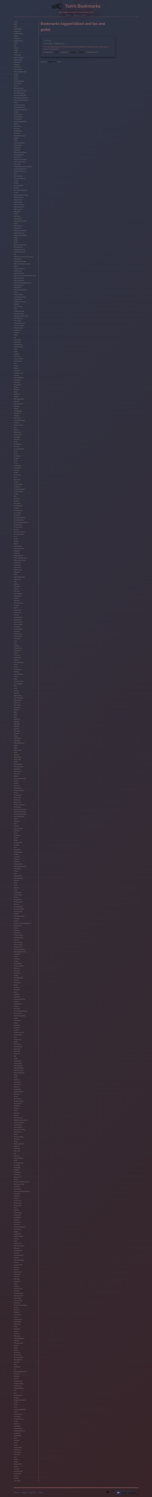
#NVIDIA (17, 216)
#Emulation (18, 117)
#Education (18, 114)
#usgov (16, 1398)
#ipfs (16, 819)
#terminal (17, 1322)
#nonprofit (18, 1013)
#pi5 (15, 1077)
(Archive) (66, 43)
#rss (15, 1208)
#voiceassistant (20, 1409)
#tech (16, 1317)
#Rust (16, 266)
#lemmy (17, 857)
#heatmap (17, 771)
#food (16, 667)
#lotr (15, 890)
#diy (15, 582)
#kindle (16, 845)
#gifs (16, 714)
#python (17, 1148)
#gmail (16, 729)
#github (17, 719)
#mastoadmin (19, 909)
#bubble (17, 437)
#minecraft (18, 947)
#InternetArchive (20, 169)
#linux (16, 871)
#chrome (17, 475)
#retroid (17, 1186)
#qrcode (17, 1151)
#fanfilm (17, 639)
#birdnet (17, 394)
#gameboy (18, 695)
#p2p (16, 1042)
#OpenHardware (20, 231)
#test (16, 1326)
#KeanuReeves (19, 178)
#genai (16, 710)
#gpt (15, 748)
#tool (16, 1348)
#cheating (17, 468)
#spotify (17, 1279)
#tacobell (17, 1315)
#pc (15, 1056)
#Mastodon (18, 202)
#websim (17, 1433)
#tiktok (16, 1341)
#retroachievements (21, 1182)
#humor (17, 786)
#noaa (16, 1006)
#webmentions (19, 1431)
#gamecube (18, 698)
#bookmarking (19, 420)
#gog (16, 736)
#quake (16, 1156)
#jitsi (15, 833)
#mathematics (19, 916)
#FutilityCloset (19, 136)
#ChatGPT (18, 83)
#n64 (16, 985)
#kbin (16, 840)
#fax (15, 641)
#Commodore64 (20, 95)
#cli (15, 496)
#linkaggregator (20, 866)
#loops (16, 888)
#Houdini (17, 164)
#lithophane (18, 878)
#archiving (18, 361)
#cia (15, 477)
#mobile (17, 959)
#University (18, 306)
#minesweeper (19, 949)
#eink (16, 608)
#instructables (19, 805)
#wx (15, 1457)
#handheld (18, 764)
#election (17, 610)
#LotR (16, 193)
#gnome (17, 731)
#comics (17, 515)
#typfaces (17, 1386)
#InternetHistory (20, 171)
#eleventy (17, 612)
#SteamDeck (19, 285)
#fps (15, 679)
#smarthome (18, 1255)
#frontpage (18, 684)
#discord (17, 579)
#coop (16, 529)
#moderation (18, 966)
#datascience (19, 548)
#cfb (15, 461)
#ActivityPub (18, 57)
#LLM (16, 183)
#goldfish (17, 738)
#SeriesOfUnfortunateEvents (25, 276)
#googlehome (19, 743)
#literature (18, 876)
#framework (18, 681)
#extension (18, 634)
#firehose (17, 657)
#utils (16, 1402)
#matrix (17, 918)
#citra (16, 482)
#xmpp (16, 1469)
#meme (16, 930)
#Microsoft (18, 209)
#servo (16, 1239)
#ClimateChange (20, 91)
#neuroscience (19, 999)
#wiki (16, 1445)
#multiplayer (18, 978)
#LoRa (16, 188)
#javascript (18, 828)
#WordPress (18, 318)
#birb (16, 392)
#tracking (17, 1355)
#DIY (15, 102)
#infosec (17, 800)
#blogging (18, 411)
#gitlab (16, 722)
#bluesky (17, 418)
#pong (16, 1108)
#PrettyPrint (18, 247)
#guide (16, 755)
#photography (19, 1073)
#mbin (16, 921)
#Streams (17, 287)
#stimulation (18, 1296)
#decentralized (19, 560)
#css (15, 537)
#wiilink (16, 1440)
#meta (16, 940)
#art (15, 363)
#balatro (17, 382)
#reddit (16, 1170)
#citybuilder (18, 484)
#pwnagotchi (19, 1144)
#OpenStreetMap (20, 235)
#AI (15, 45)
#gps (16, 745)
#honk (16, 781)
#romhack (17, 1201)
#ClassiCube (18, 88)
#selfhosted (18, 1236)
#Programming (19, 249)
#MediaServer (19, 207)
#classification (19, 489)
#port (16, 1111)
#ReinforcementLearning (23, 257)
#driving (17, 591)
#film (16, 653)
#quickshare (18, 1158)
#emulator (18, 620)
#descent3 (18, 570)
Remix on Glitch (128, 1493)
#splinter (17, 1274)
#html (16, 783)
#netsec (17, 997)
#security (17, 1229)
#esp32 (16, 631)
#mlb (16, 956)
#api (15, 349)
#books (16, 423)
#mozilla (17, 973)
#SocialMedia (19, 280)
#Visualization (19, 314)
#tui (15, 1364)
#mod (16, 961)
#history (17, 774)
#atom (16, 368)
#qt (15, 1153)
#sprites (17, 1281)
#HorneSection (19, 162)
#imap (16, 793)
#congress (18, 525)
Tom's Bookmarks (82, 6)
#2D (15, 24)
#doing (16, 584)
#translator (18, 1360)
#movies (17, 971)
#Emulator (18, 119)
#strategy (17, 1298)
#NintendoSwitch (20, 221)
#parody (17, 1051)
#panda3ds (18, 1046)
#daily (16, 541)
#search (17, 1224)
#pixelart (17, 1082)
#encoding (18, 622)
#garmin (17, 707)
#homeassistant (20, 778)
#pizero (16, 1087)
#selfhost (17, 1234)
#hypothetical (19, 790)
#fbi (15, 643)
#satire (16, 1220)
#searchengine (19, 1227)
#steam (16, 1291)
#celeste (17, 456)
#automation (18, 378)
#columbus (18, 510)
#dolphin (17, 586)
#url (15, 1393)
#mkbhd (17, 954)
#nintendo (17, 1004)
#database (18, 546)
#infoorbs (17, 797)
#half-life (17, 759)
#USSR (16, 304)
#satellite (17, 1215)
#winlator (17, 1452)
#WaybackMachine (21, 316)
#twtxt (16, 1379)
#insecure (17, 802)
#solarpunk (18, 1265)
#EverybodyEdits (20, 121)
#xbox (16, 1462)
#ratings (17, 1165)
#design (17, 572)
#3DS (16, 36)
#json (16, 838)
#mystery (17, 982)
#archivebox (18, 359)
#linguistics (18, 864)
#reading (17, 1167)
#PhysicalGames (20, 245)
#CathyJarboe (19, 81)
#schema (17, 1222)
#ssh (15, 1284)
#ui (15, 1390)
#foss (16, 676)
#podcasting (18, 1101)
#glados (17, 724)
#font (16, 665)
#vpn (15, 1412)
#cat (15, 451)
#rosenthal (18, 1203)
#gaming (64, 52)
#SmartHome (19, 278)
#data (16, 544)
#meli (16, 928)
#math (16, 914)
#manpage (18, 895)
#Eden (16, 112)
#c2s (15, 442)
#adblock (17, 330)
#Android (17, 62)
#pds (15, 1058)
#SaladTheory (19, 268)
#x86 (16, 1459)
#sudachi (17, 1303)
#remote (17, 1175)
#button (17, 439)
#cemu (16, 458)
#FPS (16, 124)
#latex (16, 854)
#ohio (16, 1023)
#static (16, 1286)
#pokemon (18, 1103)
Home (16, 1492)
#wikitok (17, 1450)
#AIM (16, 50)
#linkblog (17, 869)
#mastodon (18, 911)
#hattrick (17, 769)
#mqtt (16, 975)
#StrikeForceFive (20, 290)
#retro (16, 1179)
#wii (15, 1438)
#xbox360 (18, 1464)
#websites (17, 1436)
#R (15, 254)
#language (18, 852)
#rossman (17, 1205)
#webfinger (18, 1428)
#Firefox (17, 133)
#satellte (17, 1217)
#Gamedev (18, 145)
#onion (16, 1030)
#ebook (16, 601)
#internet (17, 807)
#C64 (16, 74)
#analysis (17, 340)
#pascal (17, 1054)
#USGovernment (20, 302)
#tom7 (16, 1345)
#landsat (17, 850)
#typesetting (18, 1383)
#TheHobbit (18, 295)
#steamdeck (18, 1293)
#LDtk (16, 181)
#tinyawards (18, 1343)
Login (83, 15)
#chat (16, 463)
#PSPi (16, 242)
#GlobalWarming (20, 152)
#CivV (16, 86)
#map (16, 897)
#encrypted (18, 624)
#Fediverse (18, 131)
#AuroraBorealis (20, 72)
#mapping (17, 899)
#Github (17, 150)
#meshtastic (18, 935)
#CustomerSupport (21, 100)
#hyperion (17, 788)
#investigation (19, 816)
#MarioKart (18, 200)
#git (15, 717)
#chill (16, 472)
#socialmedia (19, 1260)
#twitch (16, 1374)
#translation (18, 1357)
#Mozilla (17, 212)
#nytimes (17, 1020)
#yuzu (16, 1476)
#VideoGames (19, 311)
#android (17, 342)
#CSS (16, 79)
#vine (16, 1405)
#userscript (18, 1395)
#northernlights (20, 1016)
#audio (16, 375)
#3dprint (17, 38)
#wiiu (16, 1443)
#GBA (16, 138)
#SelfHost (18, 271)
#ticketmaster (19, 1338)
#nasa (16, 987)
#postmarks (18, 1118)
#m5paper (18, 892)
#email (16, 615)
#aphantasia (18, 347)
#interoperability (20, 814)
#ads (15, 335)
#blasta (16, 406)
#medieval (18, 926)
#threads (17, 1336)
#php (16, 1075)
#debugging (18, 555)
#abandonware (19, 323)
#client (16, 501)
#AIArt (16, 48)
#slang (16, 1248)
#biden (16, 387)
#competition (19, 520)
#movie (16, 968)
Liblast (47, 40)
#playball (17, 1089)
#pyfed (16, 1146)
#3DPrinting (18, 34)
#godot (16, 733)
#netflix (17, 994)
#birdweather (19, 399)
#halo (16, 762)
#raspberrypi (18, 1163)
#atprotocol (18, 373)
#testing (17, 1329)
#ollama (17, 1025)
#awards (17, 380)
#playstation (18, 1092)
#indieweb (17, 795)
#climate (17, 503)
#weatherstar (19, 1419)
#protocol (17, 1132)
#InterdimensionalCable (23, 166)
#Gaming (17, 147)
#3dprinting (18, 41)
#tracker (17, 1352)
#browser (17, 432)
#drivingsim (18, 593)
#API (15, 53)
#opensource (92, 52)
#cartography (19, 449)
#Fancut (17, 129)
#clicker (17, 499)
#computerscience (21, 522)
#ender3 (17, 627)
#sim (15, 1241)
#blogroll (17, 413)
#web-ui (17, 1424)
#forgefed (18, 669)
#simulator (18, 1243)
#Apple (16, 64)
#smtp (16, 1258)
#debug (17, 553)
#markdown (18, 907)
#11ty (16, 22)
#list (15, 873)
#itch (16, 824)
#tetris (16, 1331)
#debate (17, 551)
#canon (16, 446)
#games (17, 703)
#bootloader (18, 425)
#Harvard (17, 157)
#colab (16, 508)
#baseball (17, 385)
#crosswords (19, 534)
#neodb (16, 990)
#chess (16, 470)
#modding (17, 963)
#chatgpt (17, 465)
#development (19, 577)
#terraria (17, 1324)
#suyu (16, 1307)
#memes (17, 933)
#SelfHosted (19, 273)
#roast (16, 1198)
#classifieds (18, 491)
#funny (16, 691)
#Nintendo (18, 219)
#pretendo (18, 1125)
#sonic (16, 1269)
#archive (17, 356)
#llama (16, 880)
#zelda (16, 1478)
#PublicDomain (19, 252)
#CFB (16, 76)
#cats (16, 453)
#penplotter (18, 1065)
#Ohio (16, 223)
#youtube (17, 1473)
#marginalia (18, 902)
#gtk (15, 752)
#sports (16, 1277)
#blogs (16, 416)
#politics (17, 1106)
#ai (15, 337)
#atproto (17, 370)
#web (16, 1421)
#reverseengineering (22, 1191)
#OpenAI (17, 228)
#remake (17, 1172)
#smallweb (18, 1250)
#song (16, 1267)
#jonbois (17, 835)
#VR (15, 309)
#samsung (18, 1213)
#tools (16, 1350)
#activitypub (18, 328)
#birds (16, 397)
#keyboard (18, 843)
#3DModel (18, 29)
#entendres (18, 629)
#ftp (15, 686)
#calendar (17, 444)
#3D (15, 27)
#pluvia (16, 1094)
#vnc (15, 1407)
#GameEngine (19, 143)
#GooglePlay (19, 155)
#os (15, 1037)
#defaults (17, 565)
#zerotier (17, 1481)
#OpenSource (19, 233)
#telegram (18, 1319)
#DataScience (19, 107)
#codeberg (47, 52)
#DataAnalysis (19, 105)
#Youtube (17, 321)
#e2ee (16, 598)
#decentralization (20, 558)
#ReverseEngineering (22, 264)
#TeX (16, 292)
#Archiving (18, 69)
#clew (16, 494)
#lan (15, 847)
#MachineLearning (21, 195)
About (68, 15)
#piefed (17, 1080)
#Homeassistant (20, 159)
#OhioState (18, 226)
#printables (18, 1127)
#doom (16, 589)
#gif (15, 712)
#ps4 (16, 1134)
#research (17, 1177)
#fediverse (18, 648)
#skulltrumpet (19, 1246)
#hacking (17, 757)
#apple (16, 354)
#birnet (16, 401)
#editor (16, 605)
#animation (18, 344)
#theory (17, 1334)
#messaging (18, 937)
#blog (16, 408)
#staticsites (18, 1288)
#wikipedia (18, 1447)
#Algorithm (18, 60)
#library (16, 861)
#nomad (17, 1009)
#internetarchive (20, 809)
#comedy (17, 513)
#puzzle (17, 1139)
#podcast (17, 1099)
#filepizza (17, 650)
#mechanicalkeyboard (22, 923)
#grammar (18, 750)
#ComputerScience (21, 98)
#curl (16, 539)
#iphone (17, 821)
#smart (16, 1253)
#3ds (16, 43)
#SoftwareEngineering (22, 283)
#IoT (15, 174)
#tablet (16, 1312)
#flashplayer (18, 662)
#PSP (16, 240)
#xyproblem (18, 1471)
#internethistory (20, 812)
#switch (17, 1310)
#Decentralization (20, 110)
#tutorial (17, 1367)
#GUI (16, 140)
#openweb (18, 1035)
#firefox (17, 655)
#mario (16, 904)
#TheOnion (18, 299)
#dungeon (17, 596)
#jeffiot (16, 831)
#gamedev (18, 700)
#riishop (17, 1196)
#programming (19, 1130)
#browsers (18, 435)
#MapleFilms (19, 197)
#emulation (18, 617)
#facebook (18, 636)
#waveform (18, 1414)
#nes (15, 992)
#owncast (17, 1039)
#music (16, 980)
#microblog (18, 942)
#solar (16, 1262)
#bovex (16, 430)
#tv (15, 1369)
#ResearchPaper (20, 261)
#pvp (15, 1141)
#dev (15, 574)
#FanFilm (17, 126)
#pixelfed (17, 1084)
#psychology (19, 1137)
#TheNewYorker (20, 297)
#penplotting (18, 1068)
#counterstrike (19, 532)
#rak (15, 1160)
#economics (18, 603)
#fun (15, 688)
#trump (16, 1362)
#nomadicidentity (20, 1011)
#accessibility (19, 325)
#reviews (17, 1194)
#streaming (18, 1300)
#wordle (17, 1454)
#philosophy (18, 1070)
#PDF (16, 238)
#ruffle (16, 1210)
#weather (17, 1417)
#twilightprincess (20, 1371)
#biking (16, 389)
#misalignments (20, 952)
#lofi (15, 885)
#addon (16, 333)
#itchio (16, 826)
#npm (16, 1018)
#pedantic (17, 1061)
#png (16, 1096)
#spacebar (18, 1272)
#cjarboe (17, 487)
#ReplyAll (17, 259)
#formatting (18, 674)
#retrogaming (19, 1184)
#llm (15, 883)
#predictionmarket (21, 1120)
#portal (16, 1113)
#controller (18, 527)
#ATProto (17, 55)
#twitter (17, 1376)
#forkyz (17, 672)
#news (16, 1001)
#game (16, 693)
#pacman (17, 1044)
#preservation (19, 1122)
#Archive (17, 67)
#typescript (18, 1381)
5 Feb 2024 (47, 43)
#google (17, 741)
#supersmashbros (20, 1305)
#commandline (19, 518)
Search (76, 15)
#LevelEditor (18, 185)
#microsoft (18, 944)
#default (17, 563)
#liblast (16, 859)
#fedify (16, 646)
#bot (15, 427)
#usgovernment (20, 1400)
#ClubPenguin (19, 93)
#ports (16, 1115)
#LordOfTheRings (20, 190)
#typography (18, 1388)
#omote (17, 1028)
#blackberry (18, 404)
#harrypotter (18, 767)
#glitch (16, 726)
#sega (16, 1232)
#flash (16, 660)
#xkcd (16, 1466)
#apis (16, 351)
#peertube (18, 1063)
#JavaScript (18, 176)
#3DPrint (17, 31)
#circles (17, 480)
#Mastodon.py (19, 204)
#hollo (16, 776)
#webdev (17, 1426)
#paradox (17, 1049)
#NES (16, 214)
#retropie (17, 1189)
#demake (17, 567)
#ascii (16, 366)
